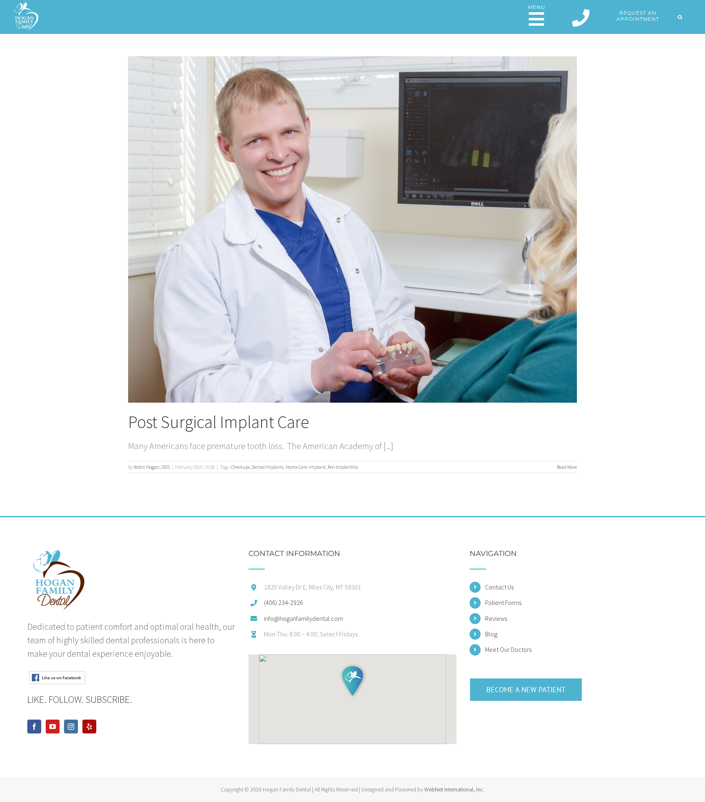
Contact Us (499, 587)
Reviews (496, 618)
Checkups (240, 467)
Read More (567, 467)
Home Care (296, 467)
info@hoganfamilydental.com (303, 618)
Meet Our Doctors (508, 649)
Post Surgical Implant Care (218, 421)
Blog (491, 634)
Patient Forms (503, 602)
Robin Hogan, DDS (152, 467)
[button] (680, 17)
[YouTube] (53, 726)
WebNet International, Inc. (454, 789)
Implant (317, 467)
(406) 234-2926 (283, 602)
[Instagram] (71, 726)
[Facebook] (34, 726)
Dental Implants (268, 467)
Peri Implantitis (343, 467)
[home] (58, 556)
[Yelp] (89, 726)
